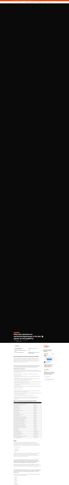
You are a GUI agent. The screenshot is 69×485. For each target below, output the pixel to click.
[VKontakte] (14, 341)
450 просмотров (26, 340)
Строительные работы (16, 332)
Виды (29, 350)
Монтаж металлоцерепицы (19, 352)
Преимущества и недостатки (33, 348)
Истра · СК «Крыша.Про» (16, 340)
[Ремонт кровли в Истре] (17, 2)
